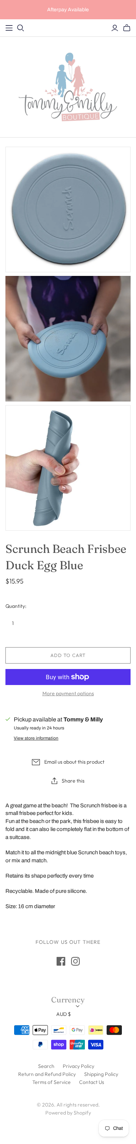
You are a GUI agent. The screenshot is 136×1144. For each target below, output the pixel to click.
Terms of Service (51, 1082)
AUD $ (63, 1014)
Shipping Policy (101, 1074)
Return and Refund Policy (47, 1074)
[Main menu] (9, 28)
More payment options (68, 693)
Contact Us (91, 1082)
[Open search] (20, 28)
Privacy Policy (78, 1066)
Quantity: (15, 606)
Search (46, 1066)
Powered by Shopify (68, 1112)
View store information (36, 738)
